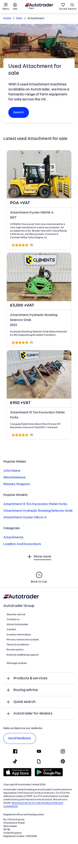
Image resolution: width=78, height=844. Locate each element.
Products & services (30, 678)
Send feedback (19, 738)
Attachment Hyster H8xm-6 (24, 517)
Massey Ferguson (16, 484)
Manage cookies (17, 663)
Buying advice (25, 690)
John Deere (11, 470)
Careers (11, 629)
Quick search (24, 702)
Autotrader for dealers (32, 714)
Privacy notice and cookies (23, 639)
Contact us (13, 619)
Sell (15, 9)
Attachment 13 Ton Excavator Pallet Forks (35, 504)
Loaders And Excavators (22, 544)
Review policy (15, 649)
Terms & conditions (18, 644)
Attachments (13, 537)
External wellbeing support (22, 655)
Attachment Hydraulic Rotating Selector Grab (38, 510)
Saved (63, 9)
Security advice (16, 614)
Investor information (19, 634)
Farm (19, 18)
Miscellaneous (14, 477)
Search (72, 9)
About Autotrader (17, 624)
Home (7, 18)
